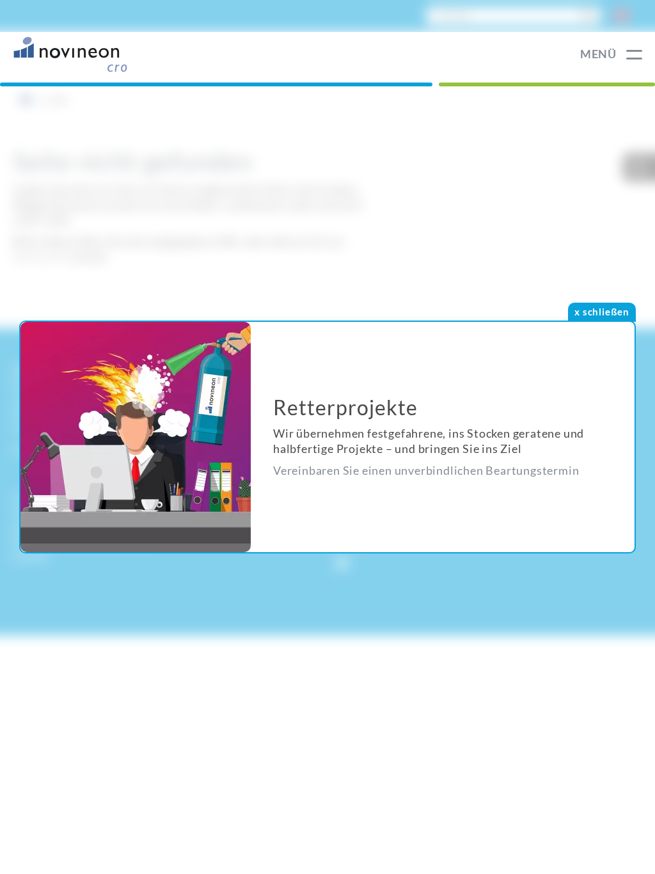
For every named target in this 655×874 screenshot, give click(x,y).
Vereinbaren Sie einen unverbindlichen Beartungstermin (426, 470)
